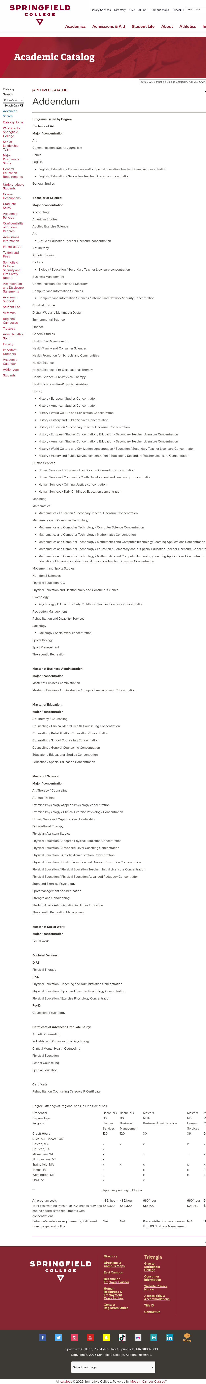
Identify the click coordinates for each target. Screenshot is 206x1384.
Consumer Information (152, 1278)
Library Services (101, 10)
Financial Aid (12, 247)
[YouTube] (90, 1337)
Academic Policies (10, 216)
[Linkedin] (169, 1337)
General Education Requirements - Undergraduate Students (13, 178)
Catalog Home (13, 122)
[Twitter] (58, 1337)
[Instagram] (74, 1337)
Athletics (187, 26)
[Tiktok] (122, 1337)
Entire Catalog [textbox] (12, 100)
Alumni (142, 10)
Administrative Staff (13, 336)
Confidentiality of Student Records (13, 227)
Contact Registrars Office (116, 1306)
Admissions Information (11, 239)
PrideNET (178, 10)
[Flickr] (138, 1337)
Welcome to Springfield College (11, 132)
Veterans (9, 313)
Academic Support (10, 299)
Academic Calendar (10, 362)
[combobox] (13, 100)
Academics (75, 26)
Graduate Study (9, 206)
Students (9, 375)
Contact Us (152, 1312)
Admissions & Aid (108, 26)
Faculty (8, 344)
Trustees (9, 329)
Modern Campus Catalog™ (148, 1382)
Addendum (11, 370)
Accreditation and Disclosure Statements (13, 288)
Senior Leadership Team (11, 146)
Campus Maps (159, 10)
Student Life (143, 26)
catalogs (66, 1382)
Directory (120, 10)
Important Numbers (9, 352)
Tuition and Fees (11, 254)
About (167, 26)
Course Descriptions (12, 196)
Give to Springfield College (152, 1267)
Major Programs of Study (11, 159)
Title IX (149, 1305)
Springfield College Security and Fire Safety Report (12, 270)
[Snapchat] (106, 1337)
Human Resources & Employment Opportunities (114, 1293)
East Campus (113, 1272)
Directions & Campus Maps (114, 1264)
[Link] (40, 26)
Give (132, 10)
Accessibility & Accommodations (157, 1297)
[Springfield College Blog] (187, 1337)
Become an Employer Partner (116, 1280)
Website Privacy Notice (155, 1287)
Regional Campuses (10, 321)
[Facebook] (42, 1337)
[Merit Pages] (153, 1337)
